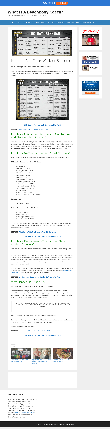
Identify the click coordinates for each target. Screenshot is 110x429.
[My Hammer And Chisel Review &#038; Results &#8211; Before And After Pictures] (42, 353)
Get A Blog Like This (88, 22)
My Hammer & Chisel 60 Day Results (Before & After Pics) (39, 277)
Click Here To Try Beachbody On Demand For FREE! (42, 125)
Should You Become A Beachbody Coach (33, 129)
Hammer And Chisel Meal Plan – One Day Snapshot (62, 360)
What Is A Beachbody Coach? (35, 12)
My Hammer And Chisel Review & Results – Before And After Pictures (41, 361)
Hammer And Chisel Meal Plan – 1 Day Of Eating (36, 331)
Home (11, 22)
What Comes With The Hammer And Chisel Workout (37, 232)
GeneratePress (69, 424)
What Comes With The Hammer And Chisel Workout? (20, 360)
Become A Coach (28, 22)
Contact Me (60, 22)
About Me (51, 22)
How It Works (40, 22)
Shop (18, 22)
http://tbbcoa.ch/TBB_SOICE (24, 413)
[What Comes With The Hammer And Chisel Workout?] (21, 353)
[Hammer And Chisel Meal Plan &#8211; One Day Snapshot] (63, 353)
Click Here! (61, 3)
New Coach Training (73, 22)
